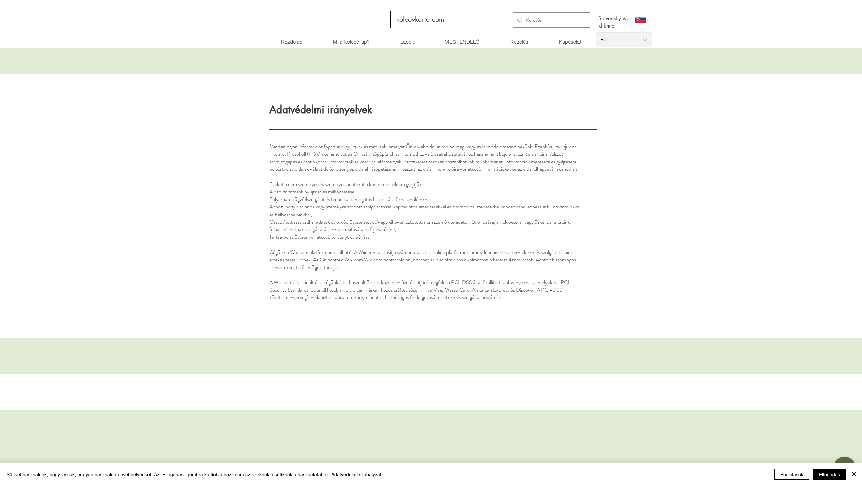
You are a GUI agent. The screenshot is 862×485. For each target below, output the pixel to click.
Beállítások (791, 474)
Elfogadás (829, 474)
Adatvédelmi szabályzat (356, 474)
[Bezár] (854, 474)
